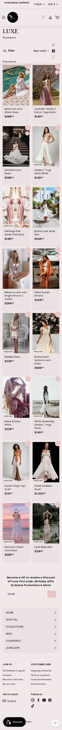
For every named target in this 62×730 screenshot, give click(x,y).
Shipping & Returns (41, 670)
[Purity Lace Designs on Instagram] (32, 700)
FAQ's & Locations (40, 675)
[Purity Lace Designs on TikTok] (32, 706)
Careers (7, 675)
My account (9, 683)
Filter (11, 50)
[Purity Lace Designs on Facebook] (38, 700)
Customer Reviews (41, 679)
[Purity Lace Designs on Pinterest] (50, 700)
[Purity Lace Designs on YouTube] (44, 700)
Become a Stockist (13, 679)
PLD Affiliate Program (14, 670)
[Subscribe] (51, 594)
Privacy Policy (38, 683)
